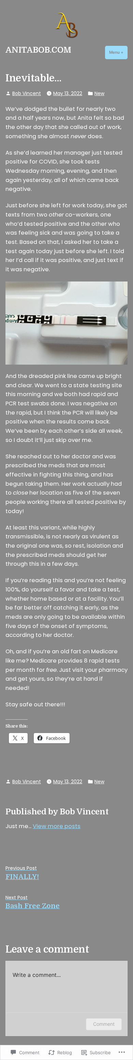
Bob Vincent (26, 93)
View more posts (56, 826)
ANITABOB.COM (38, 50)
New (99, 93)
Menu (118, 52)
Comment (104, 1024)
